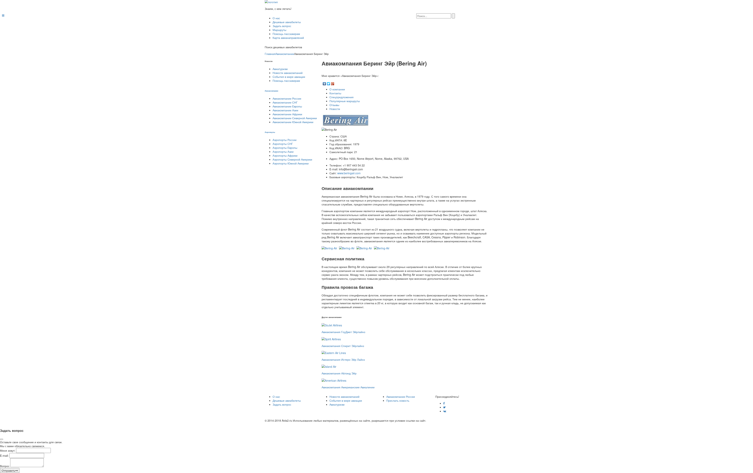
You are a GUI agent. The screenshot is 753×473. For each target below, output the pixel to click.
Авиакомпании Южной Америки (293, 122)
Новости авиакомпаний (288, 73)
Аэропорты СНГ (283, 144)
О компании (337, 89)
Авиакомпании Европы (287, 106)
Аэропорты (270, 132)
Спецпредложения (341, 97)
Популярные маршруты (344, 101)
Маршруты (279, 30)
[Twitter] (328, 82)
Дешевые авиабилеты (287, 22)
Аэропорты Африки (285, 155)
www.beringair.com (349, 173)
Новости (334, 109)
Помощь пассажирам (286, 34)
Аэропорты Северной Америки (292, 159)
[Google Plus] (333, 82)
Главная (270, 54)
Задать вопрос (282, 26)
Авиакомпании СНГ (285, 102)
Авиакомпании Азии (285, 110)
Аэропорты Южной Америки (291, 163)
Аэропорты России (284, 140)
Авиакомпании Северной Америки (295, 118)
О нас (276, 18)
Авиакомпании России (287, 98)
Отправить (8, 470)
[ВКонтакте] (324, 82)
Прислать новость (397, 400)
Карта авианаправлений (288, 38)
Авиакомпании (284, 54)
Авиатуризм (280, 69)
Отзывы (334, 105)
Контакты (335, 93)
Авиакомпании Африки (287, 114)
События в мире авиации (289, 77)
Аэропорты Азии (283, 151)
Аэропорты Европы (285, 148)
